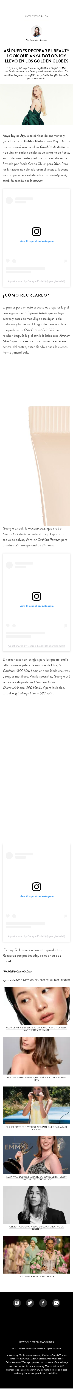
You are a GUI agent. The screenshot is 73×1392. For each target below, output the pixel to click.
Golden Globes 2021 (41, 980)
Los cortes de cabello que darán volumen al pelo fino (36, 1079)
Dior (57, 980)
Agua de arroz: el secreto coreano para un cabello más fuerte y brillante (36, 1029)
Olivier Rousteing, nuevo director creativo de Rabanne (36, 1228)
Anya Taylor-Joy (37, 16)
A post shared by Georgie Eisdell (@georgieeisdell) (36, 281)
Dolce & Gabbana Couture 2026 (36, 1276)
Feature (65, 980)
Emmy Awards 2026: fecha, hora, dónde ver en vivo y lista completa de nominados (36, 1178)
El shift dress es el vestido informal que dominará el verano (36, 1128)
